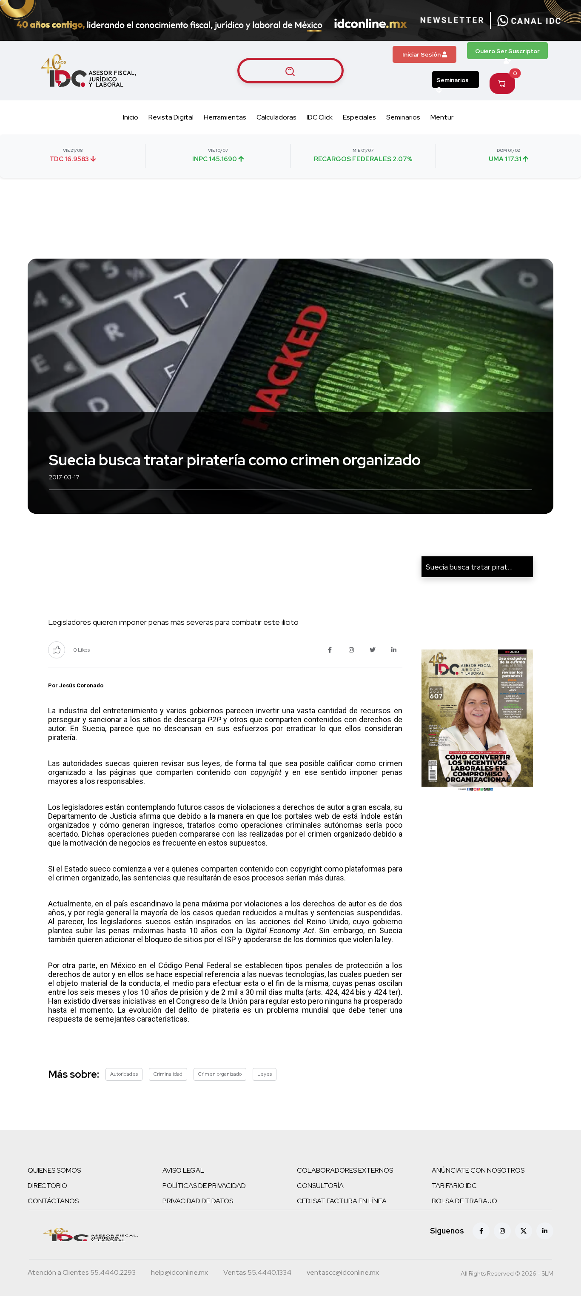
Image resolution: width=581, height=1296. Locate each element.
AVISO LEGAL (183, 1170)
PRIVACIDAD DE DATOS (197, 1200)
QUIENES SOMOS (54, 1170)
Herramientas (225, 117)
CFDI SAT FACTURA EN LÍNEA (342, 1200)
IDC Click (320, 117)
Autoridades (124, 1074)
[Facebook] (481, 1230)
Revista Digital (171, 117)
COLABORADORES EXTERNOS (345, 1170)
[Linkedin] (544, 1230)
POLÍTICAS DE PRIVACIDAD (204, 1185)
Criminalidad (168, 1074)
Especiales (359, 117)
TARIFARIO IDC (454, 1185)
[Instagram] (502, 1230)
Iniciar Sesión (422, 54)
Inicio (130, 117)
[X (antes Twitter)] (523, 1230)
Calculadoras (276, 117)
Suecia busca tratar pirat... (469, 567)
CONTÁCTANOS (53, 1200)
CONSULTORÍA (320, 1185)
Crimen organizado (220, 1074)
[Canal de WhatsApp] (529, 20)
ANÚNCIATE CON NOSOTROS (478, 1170)
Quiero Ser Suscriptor (507, 51)
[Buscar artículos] (290, 70)
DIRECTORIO (47, 1185)
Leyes (264, 1074)
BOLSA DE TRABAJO (464, 1200)
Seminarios (452, 80)
